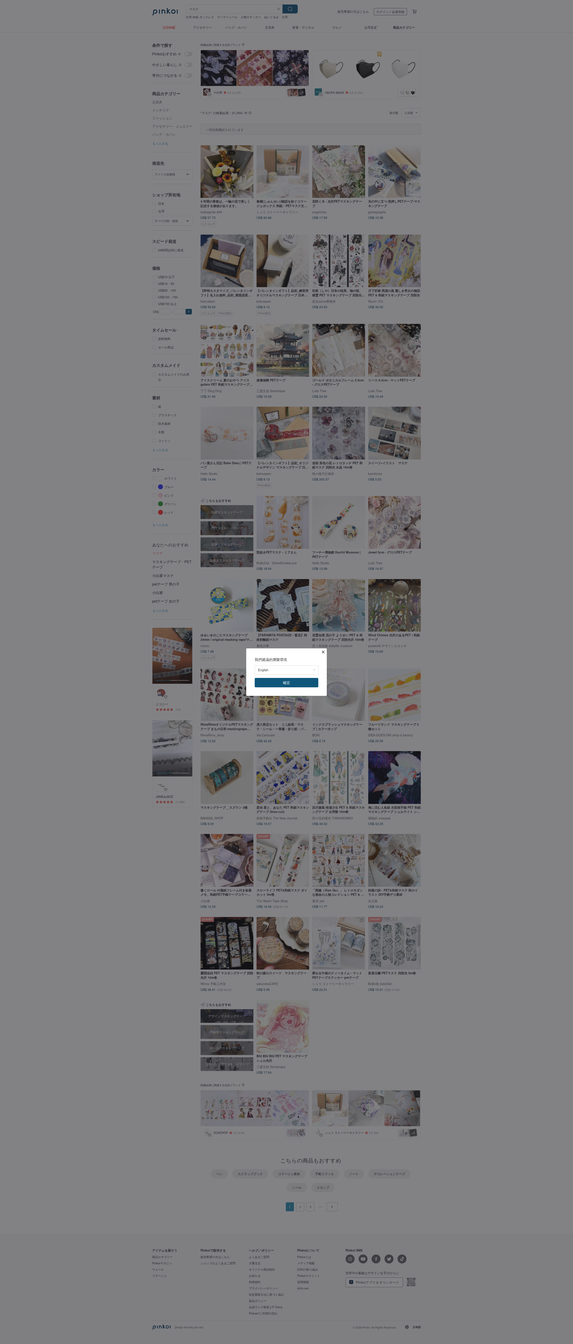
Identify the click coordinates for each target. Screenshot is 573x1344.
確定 (286, 682)
